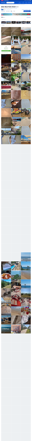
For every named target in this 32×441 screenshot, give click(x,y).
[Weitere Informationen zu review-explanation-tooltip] (10, 9)
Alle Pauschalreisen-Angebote (5, 50)
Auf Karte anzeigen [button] (15, 8)
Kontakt (25, 0)
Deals (2, 0)
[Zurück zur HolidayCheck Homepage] (3, 2)
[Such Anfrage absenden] (13, 2)
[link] (19, 2)
